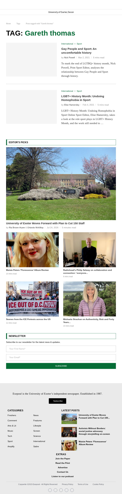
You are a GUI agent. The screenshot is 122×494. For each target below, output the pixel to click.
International (39, 441)
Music (10, 431)
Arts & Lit (12, 426)
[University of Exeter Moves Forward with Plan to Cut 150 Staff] (61, 183)
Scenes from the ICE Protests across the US (28, 319)
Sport (10, 441)
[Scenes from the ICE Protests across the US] (32, 298)
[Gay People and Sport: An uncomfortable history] (31, 59)
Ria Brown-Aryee (17, 227)
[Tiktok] (72, 490)
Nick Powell (69, 57)
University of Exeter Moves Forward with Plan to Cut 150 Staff (45, 223)
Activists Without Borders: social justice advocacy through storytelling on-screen (94, 431)
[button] (113, 4)
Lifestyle (37, 426)
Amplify (11, 447)
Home (8, 23)
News (36, 415)
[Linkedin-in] (55, 490)
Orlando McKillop (35, 227)
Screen (36, 431)
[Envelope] (61, 490)
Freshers (12, 415)
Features (37, 421)
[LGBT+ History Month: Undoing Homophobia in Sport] (31, 107)
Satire (36, 447)
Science (37, 436)
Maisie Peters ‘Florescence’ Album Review (27, 270)
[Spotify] (66, 490)
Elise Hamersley (71, 105)
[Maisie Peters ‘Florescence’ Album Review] (32, 249)
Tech (10, 436)
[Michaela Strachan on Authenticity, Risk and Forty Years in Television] (89, 298)
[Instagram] (50, 490)
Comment (12, 421)
